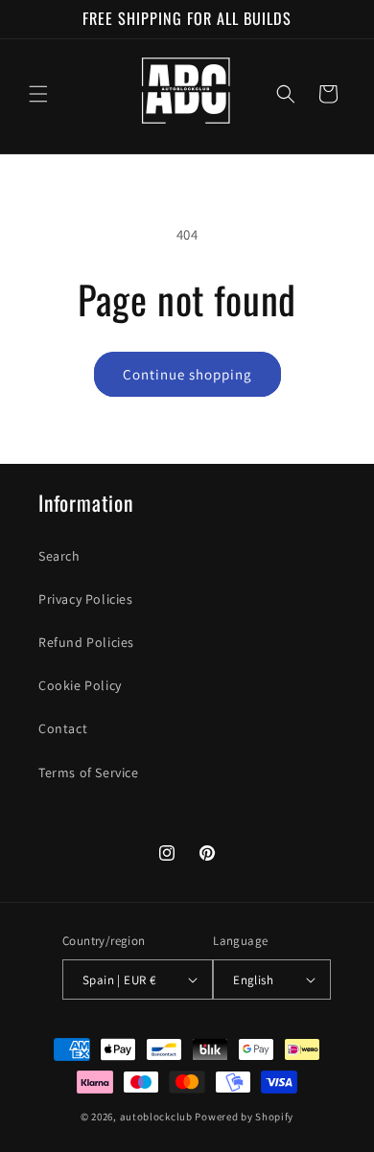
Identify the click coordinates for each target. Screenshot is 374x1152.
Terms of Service (88, 772)
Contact (62, 728)
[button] (38, 94)
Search (59, 555)
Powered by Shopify (244, 1116)
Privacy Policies (85, 599)
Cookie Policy (80, 685)
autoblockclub (156, 1116)
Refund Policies (86, 642)
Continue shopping (187, 374)
